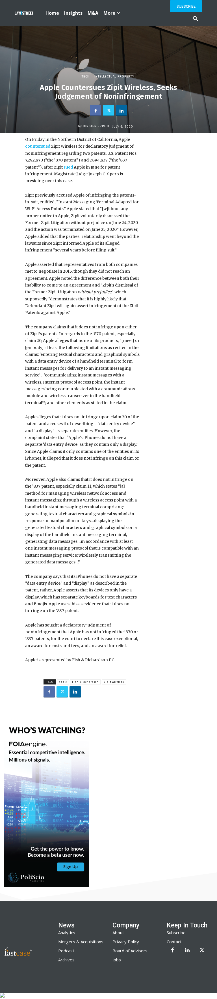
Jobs (116, 960)
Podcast (66, 950)
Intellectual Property (114, 76)
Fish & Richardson (85, 682)
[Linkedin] (121, 110)
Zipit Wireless (114, 682)
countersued (37, 146)
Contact (174, 941)
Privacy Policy (125, 941)
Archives (66, 960)
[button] (195, 19)
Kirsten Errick (96, 126)
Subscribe (176, 932)
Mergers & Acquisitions (80, 941)
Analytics (66, 932)
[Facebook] (95, 110)
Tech (86, 76)
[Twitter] (108, 110)
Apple (63, 682)
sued (68, 167)
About (118, 932)
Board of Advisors (129, 950)
